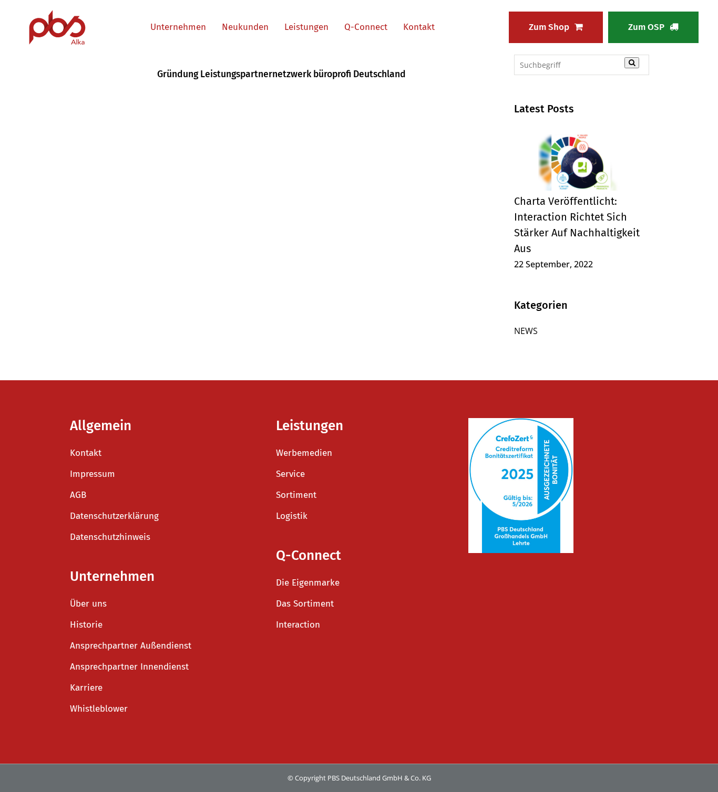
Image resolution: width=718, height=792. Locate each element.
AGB (78, 495)
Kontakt (85, 452)
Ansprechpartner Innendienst (129, 666)
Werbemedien (304, 452)
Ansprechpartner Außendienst (130, 645)
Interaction (298, 624)
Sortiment (296, 495)
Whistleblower (99, 708)
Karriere (86, 687)
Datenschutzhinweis (110, 537)
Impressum (92, 474)
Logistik (291, 516)
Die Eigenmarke (308, 582)
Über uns (88, 603)
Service (290, 474)
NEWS (526, 331)
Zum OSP (646, 27)
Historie (86, 624)
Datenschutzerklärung (114, 516)
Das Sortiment (305, 603)
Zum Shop (549, 27)
